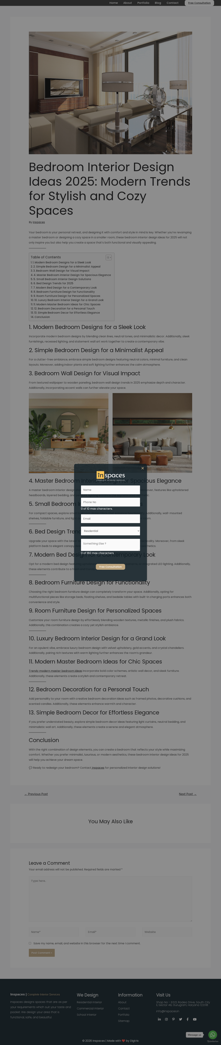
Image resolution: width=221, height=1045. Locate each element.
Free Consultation (110, 567)
